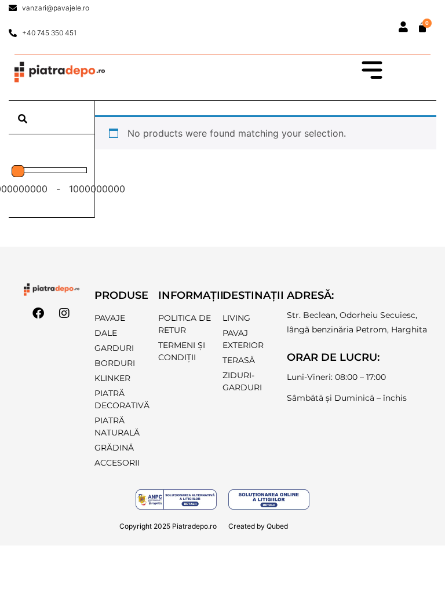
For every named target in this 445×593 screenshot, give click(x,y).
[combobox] (51, 119)
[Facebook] (38, 313)
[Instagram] (64, 313)
